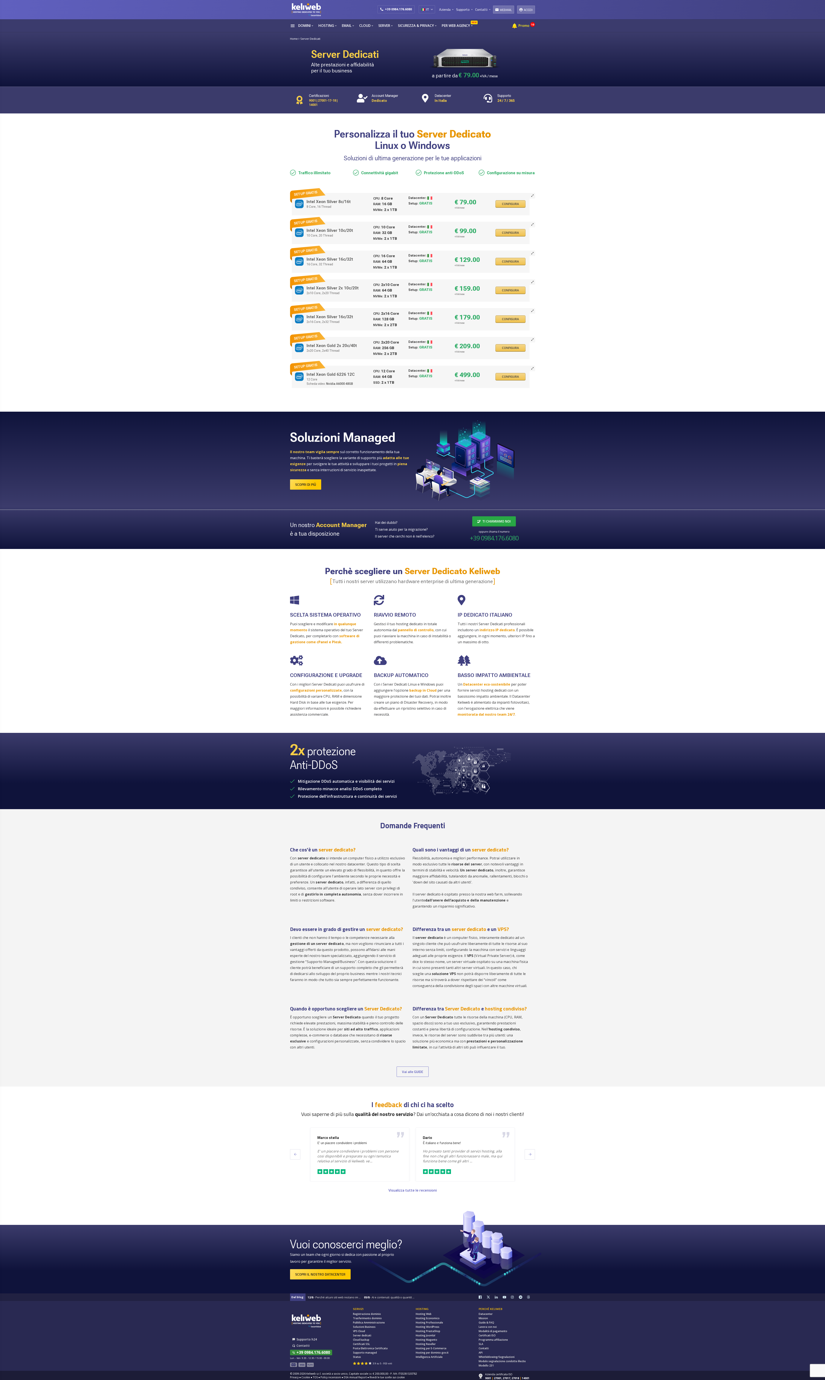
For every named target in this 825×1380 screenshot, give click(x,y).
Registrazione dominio (367, 1314)
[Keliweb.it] (306, 10)
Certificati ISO (487, 1335)
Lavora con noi (488, 1327)
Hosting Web (423, 1314)
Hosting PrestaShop (428, 1331)
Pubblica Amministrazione (369, 1322)
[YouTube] (507, 1297)
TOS (315, 1377)
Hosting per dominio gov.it (432, 1352)
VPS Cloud (359, 1331)
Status (357, 1357)
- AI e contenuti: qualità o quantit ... (389, 1297)
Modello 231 (486, 1365)
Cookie (305, 1377)
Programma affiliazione (493, 1340)
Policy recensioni (331, 1377)
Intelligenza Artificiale (429, 1357)
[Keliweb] (306, 1321)
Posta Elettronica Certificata (370, 1348)
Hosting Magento (426, 1340)
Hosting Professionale (429, 1322)
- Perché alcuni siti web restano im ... (334, 1297)
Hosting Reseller (426, 1344)
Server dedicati (362, 1335)
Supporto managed (365, 1352)
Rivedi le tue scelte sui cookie (387, 1377)
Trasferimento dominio (367, 1318)
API (481, 1352)
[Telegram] (523, 1297)
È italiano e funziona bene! (336, 1142)
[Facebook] (483, 1297)
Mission (483, 1318)
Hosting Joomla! (425, 1335)
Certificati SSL (361, 1344)
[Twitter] (491, 1297)
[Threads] (531, 1297)
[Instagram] (515, 1297)
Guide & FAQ (486, 1322)
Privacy (294, 1377)
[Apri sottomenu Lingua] (431, 9)
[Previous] (295, 1154)
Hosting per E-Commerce (431, 1348)
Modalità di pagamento (493, 1331)
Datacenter (486, 1314)
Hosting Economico (428, 1318)
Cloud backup (361, 1340)
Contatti (484, 1348)
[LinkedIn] (499, 1297)
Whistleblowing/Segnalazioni (497, 1357)
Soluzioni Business (364, 1327)
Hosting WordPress (427, 1327)
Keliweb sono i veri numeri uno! (445, 1142)
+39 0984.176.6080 (398, 9)
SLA (481, 1344)
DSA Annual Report (355, 1377)
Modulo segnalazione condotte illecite (502, 1361)
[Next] (530, 1154)
